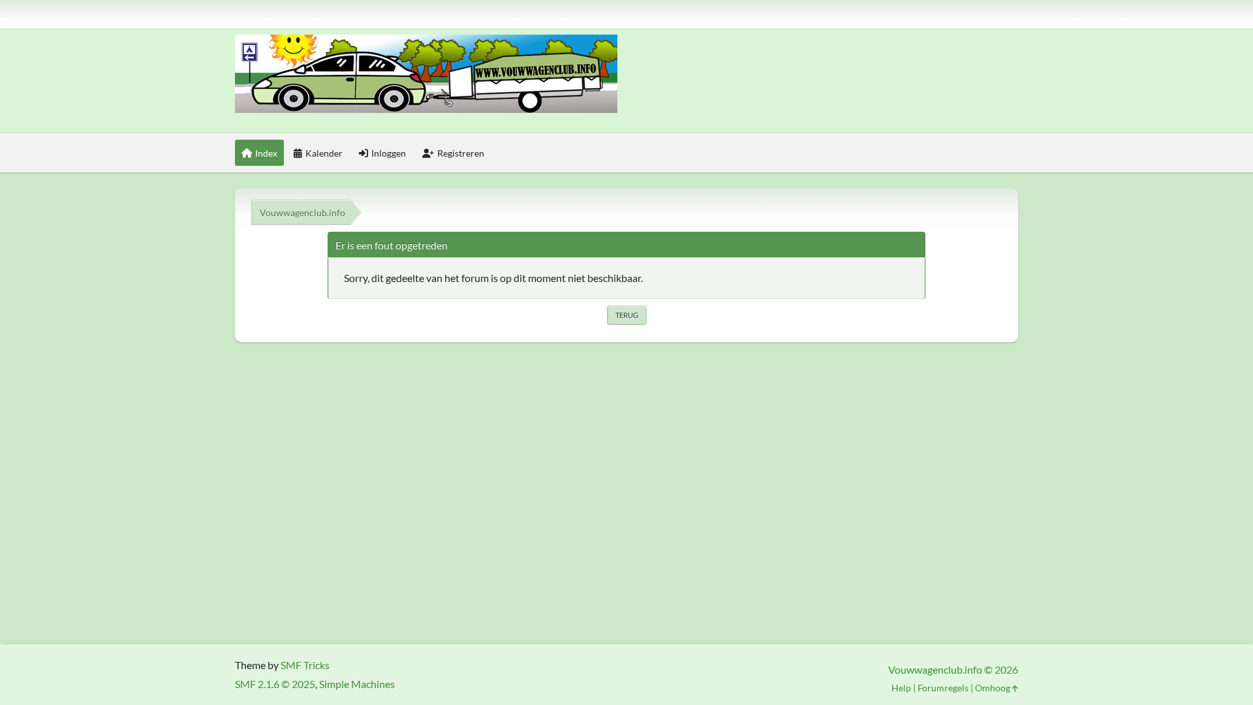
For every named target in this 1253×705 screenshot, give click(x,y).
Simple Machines (357, 684)
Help (901, 687)
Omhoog (993, 687)
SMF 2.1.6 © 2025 (275, 684)
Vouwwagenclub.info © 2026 (953, 669)
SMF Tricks (305, 665)
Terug (626, 315)
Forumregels (943, 687)
